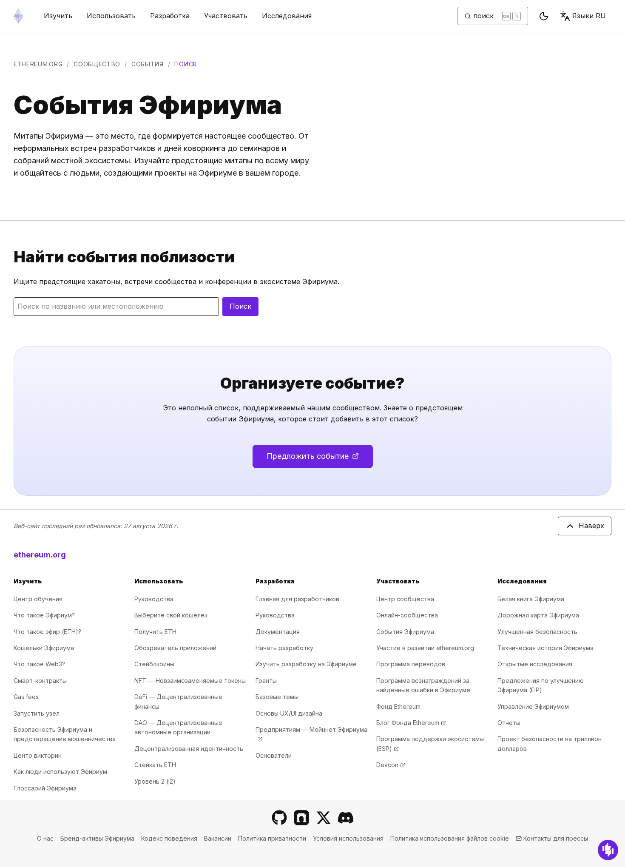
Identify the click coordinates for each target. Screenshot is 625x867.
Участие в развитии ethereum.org (425, 647)
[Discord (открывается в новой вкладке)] (345, 817)
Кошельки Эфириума (44, 647)
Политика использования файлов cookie (449, 838)
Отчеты (508, 722)
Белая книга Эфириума (530, 599)
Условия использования (348, 838)
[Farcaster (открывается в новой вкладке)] (301, 817)
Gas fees (26, 696)
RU (589, 15)
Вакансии (217, 838)
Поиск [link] (185, 64)
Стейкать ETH (155, 764)
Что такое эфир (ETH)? (47, 631)
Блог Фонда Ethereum (411, 722)
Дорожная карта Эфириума (538, 615)
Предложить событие (320, 459)
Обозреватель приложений (175, 647)
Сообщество (97, 64)
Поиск (240, 306)
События (147, 64)
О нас (45, 838)
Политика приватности (272, 838)
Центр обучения (38, 599)
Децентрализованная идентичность (188, 748)
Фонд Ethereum (398, 706)
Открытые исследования (534, 664)
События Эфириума (405, 631)
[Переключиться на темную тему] (543, 16)
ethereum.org (38, 64)
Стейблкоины (154, 664)
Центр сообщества (405, 599)
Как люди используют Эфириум (60, 771)
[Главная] (18, 16)
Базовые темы (277, 696)
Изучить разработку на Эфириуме (306, 664)
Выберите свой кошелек (170, 615)
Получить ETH (155, 631)
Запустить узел (37, 713)
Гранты (266, 680)
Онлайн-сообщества (407, 615)
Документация (278, 631)
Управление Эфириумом (533, 706)
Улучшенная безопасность (537, 631)
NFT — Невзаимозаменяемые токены (190, 680)
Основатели (274, 755)
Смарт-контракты (40, 680)
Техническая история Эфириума (545, 647)
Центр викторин (38, 755)
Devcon (390, 764)
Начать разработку (284, 647)
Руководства (153, 599)
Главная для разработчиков (297, 599)
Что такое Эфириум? (44, 615)
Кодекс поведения (169, 838)
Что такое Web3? (39, 664)
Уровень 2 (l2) (155, 781)
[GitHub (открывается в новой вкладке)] (279, 817)
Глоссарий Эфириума (45, 788)
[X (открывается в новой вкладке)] (323, 817)
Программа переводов (410, 664)
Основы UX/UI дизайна (289, 713)
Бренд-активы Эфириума (97, 838)
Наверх (591, 525)
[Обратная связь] (608, 850)
